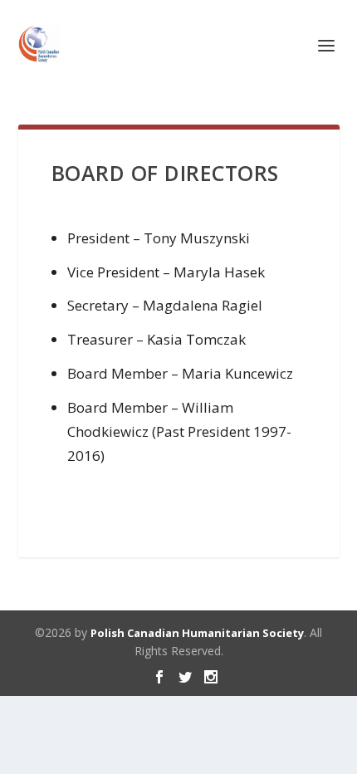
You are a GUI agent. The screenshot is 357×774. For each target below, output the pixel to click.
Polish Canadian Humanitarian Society (197, 632)
